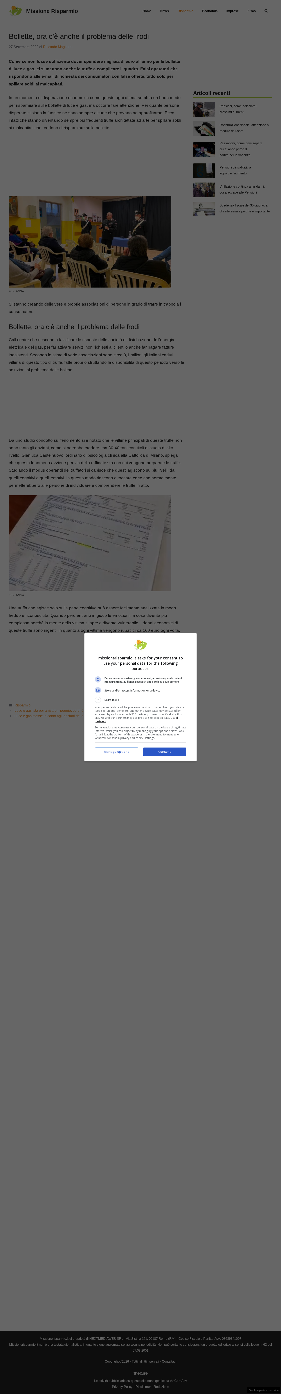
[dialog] (140, 697)
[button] (140, 700)
